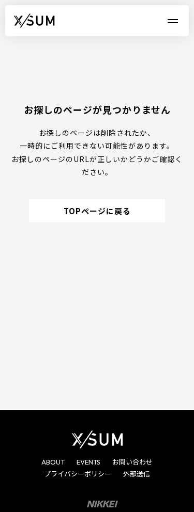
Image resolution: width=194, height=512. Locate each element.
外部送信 (136, 474)
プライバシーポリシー (77, 474)
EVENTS (88, 462)
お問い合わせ (132, 462)
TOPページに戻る (97, 210)
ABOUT (53, 462)
